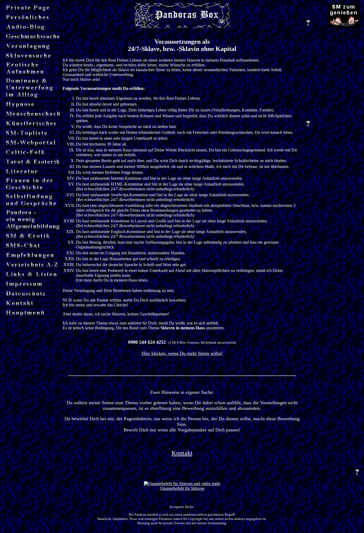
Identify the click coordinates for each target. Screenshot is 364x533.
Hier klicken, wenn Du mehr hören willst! (182, 353)
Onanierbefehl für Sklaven (182, 488)
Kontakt (182, 453)
